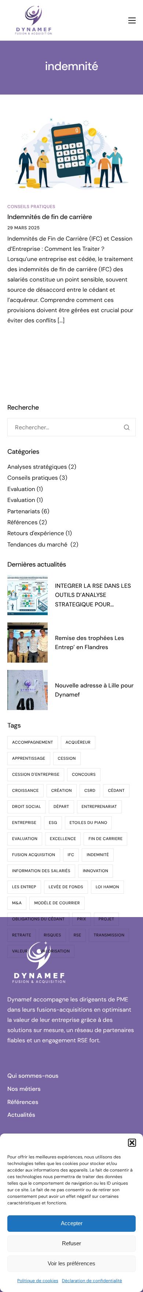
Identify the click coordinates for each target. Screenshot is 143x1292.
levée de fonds (66, 887)
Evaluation (21, 489)
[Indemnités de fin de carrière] (71, 152)
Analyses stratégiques (37, 467)
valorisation (55, 951)
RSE (77, 935)
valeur (20, 951)
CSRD (89, 790)
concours (84, 774)
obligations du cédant (38, 919)
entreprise (24, 822)
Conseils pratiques (31, 207)
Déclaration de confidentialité (92, 1281)
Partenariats (23, 511)
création (61, 790)
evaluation (24, 838)
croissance (25, 790)
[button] (132, 1142)
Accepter (71, 1223)
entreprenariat (99, 806)
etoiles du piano (88, 822)
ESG (53, 822)
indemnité (98, 855)
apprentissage (28, 758)
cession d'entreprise (35, 774)
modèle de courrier (57, 903)
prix (81, 919)
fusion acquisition (33, 855)
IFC (71, 855)
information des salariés (41, 871)
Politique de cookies (37, 1281)
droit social (26, 806)
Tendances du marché (38, 544)
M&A (17, 903)
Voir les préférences (71, 1263)
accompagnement (32, 742)
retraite (21, 935)
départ (61, 806)
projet (106, 919)
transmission (109, 935)
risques (52, 935)
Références (22, 522)
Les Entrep (24, 887)
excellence (63, 838)
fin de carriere (105, 838)
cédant (116, 790)
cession (67, 758)
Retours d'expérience (35, 533)
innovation (95, 871)
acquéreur (78, 742)
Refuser (71, 1243)
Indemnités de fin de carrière (49, 216)
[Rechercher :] (71, 427)
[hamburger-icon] (132, 20)
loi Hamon (107, 887)
